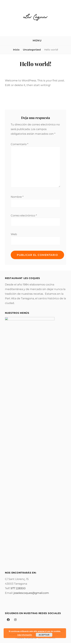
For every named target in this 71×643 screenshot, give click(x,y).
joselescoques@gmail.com (31, 593)
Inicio (16, 49)
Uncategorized (32, 49)
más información (24, 635)
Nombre (17, 196)
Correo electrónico (24, 215)
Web (14, 234)
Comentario (19, 144)
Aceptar (44, 634)
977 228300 (18, 588)
